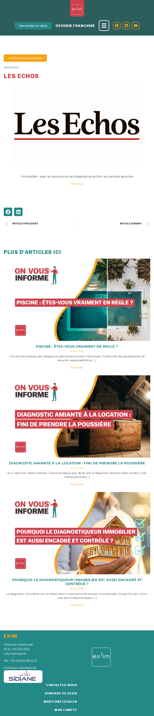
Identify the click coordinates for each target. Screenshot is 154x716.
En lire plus (77, 367)
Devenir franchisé (75, 25)
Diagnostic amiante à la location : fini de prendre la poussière (77, 463)
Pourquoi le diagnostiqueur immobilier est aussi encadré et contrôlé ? (77, 582)
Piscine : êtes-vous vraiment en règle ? (77, 346)
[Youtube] (135, 25)
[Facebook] (117, 25)
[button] (8, 212)
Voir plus (77, 184)
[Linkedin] (126, 25)
